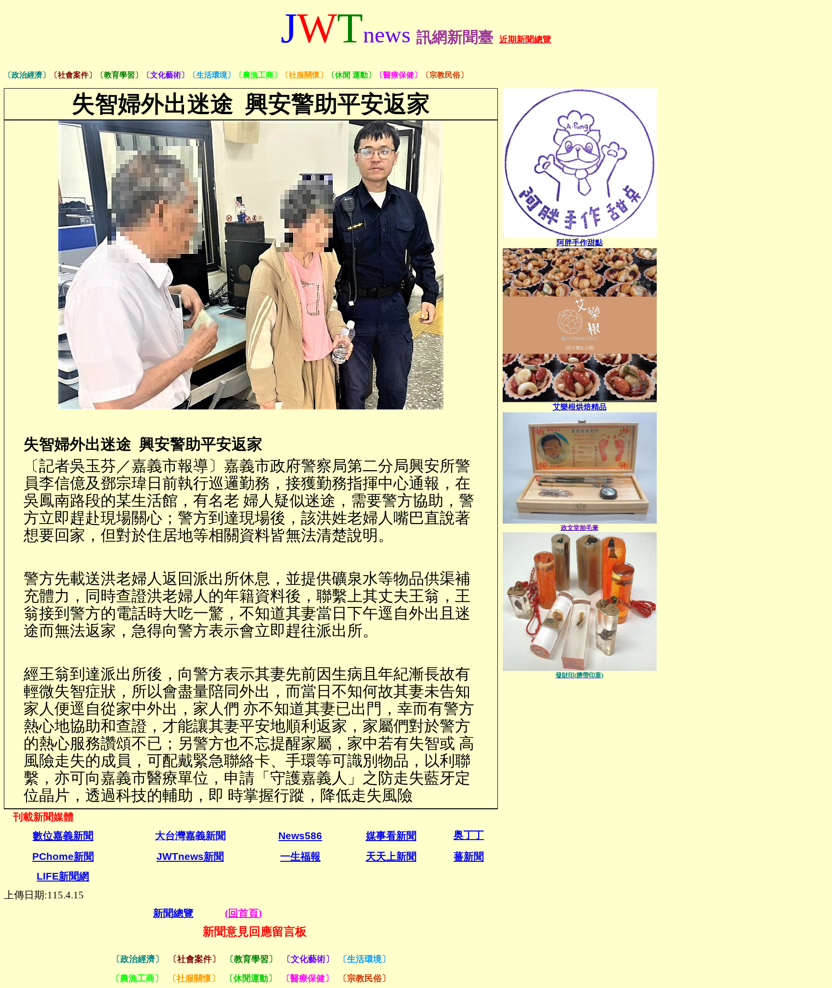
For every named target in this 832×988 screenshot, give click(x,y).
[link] (580, 242)
